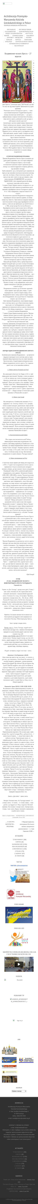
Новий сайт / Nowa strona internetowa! (14, 1179)
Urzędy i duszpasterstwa (13, 33)
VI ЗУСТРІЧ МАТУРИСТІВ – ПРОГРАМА (10, 824)
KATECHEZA (8, 41)
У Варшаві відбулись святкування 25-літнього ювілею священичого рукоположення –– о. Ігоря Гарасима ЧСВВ (26, 826)
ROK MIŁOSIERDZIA (18, 846)
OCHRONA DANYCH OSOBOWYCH (19, 43)
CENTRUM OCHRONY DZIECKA (24, 41)
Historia (28, 37)
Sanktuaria (28, 39)
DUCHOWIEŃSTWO (10, 31)
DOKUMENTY (30, 35)
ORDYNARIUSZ (11, 29)
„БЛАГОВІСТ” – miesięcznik (15, 37)
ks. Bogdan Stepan (10, 815)
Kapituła (18, 39)
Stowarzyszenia (17, 35)
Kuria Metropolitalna (26, 31)
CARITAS (18, 842)
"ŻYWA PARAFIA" (18, 839)
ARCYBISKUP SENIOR (25, 29)
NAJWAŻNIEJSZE (20, 815)
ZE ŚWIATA (18, 856)
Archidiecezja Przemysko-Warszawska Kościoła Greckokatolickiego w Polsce (20, 1200)
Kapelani (9, 39)
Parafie (6, 35)
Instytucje (29, 33)
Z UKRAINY (18, 853)
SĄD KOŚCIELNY (19, 45)
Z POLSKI (18, 851)
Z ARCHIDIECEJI (29, 815)
